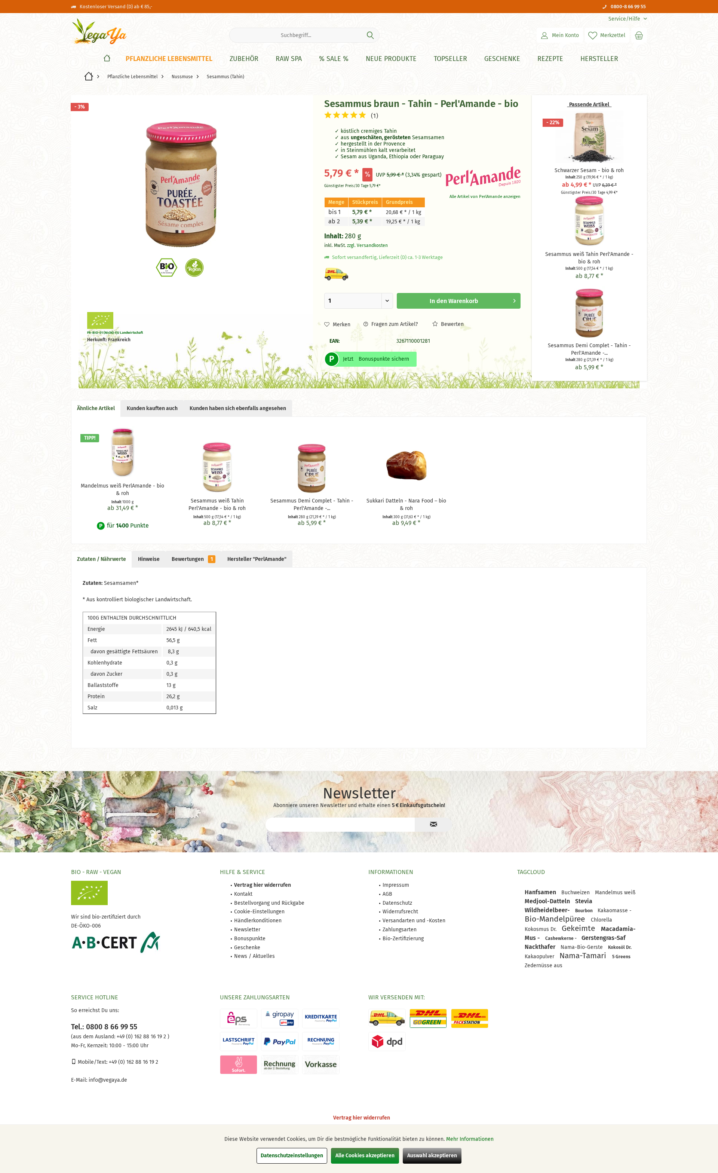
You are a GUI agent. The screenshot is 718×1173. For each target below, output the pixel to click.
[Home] (107, 59)
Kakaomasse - (615, 910)
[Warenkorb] (639, 35)
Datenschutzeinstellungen (292, 1155)
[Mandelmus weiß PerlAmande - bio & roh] (122, 452)
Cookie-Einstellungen (259, 911)
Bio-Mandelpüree (556, 919)
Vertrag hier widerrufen (361, 1118)
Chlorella (601, 920)
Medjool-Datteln (548, 901)
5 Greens (621, 956)
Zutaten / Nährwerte (101, 559)
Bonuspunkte (250, 938)
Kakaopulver (540, 956)
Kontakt (243, 894)
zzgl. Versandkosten (367, 245)
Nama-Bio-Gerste (582, 947)
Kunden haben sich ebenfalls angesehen (238, 408)
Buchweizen (576, 892)
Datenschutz (397, 903)
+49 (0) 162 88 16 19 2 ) (142, 1036)
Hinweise (149, 559)
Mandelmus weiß (615, 892)
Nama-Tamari (583, 955)
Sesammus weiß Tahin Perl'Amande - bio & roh (217, 504)
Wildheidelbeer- (548, 910)
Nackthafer (541, 946)
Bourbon (584, 910)
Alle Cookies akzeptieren (365, 1155)
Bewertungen (192, 559)
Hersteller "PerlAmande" (256, 559)
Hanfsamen (541, 892)
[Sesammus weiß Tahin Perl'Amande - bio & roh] (589, 221)
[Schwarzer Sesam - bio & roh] (589, 137)
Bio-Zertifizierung (403, 938)
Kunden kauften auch (152, 408)
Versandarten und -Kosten (414, 920)
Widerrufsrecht (400, 911)
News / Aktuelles (254, 956)
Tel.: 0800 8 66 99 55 (104, 1027)
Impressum (396, 885)
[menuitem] (625, 19)
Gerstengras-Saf (604, 937)
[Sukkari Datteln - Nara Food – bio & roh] (406, 467)
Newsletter (247, 929)
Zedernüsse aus (543, 965)
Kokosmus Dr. (541, 929)
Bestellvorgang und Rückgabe (269, 903)
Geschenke (247, 947)
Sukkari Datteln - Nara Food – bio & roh (406, 504)
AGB (387, 894)
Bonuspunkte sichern (384, 359)
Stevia (583, 901)
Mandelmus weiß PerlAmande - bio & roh (122, 490)
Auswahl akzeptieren (432, 1155)
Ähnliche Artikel (96, 408)
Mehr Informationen (470, 1139)
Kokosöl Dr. (620, 947)
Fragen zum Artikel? (394, 324)
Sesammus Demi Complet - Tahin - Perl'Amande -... (311, 504)
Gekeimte (579, 928)
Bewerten (451, 324)
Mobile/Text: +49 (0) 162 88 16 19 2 (117, 1062)
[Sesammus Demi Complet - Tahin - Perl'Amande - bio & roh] (589, 312)
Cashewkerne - (561, 938)
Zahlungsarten (400, 929)
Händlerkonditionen (258, 920)
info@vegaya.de (108, 1080)
